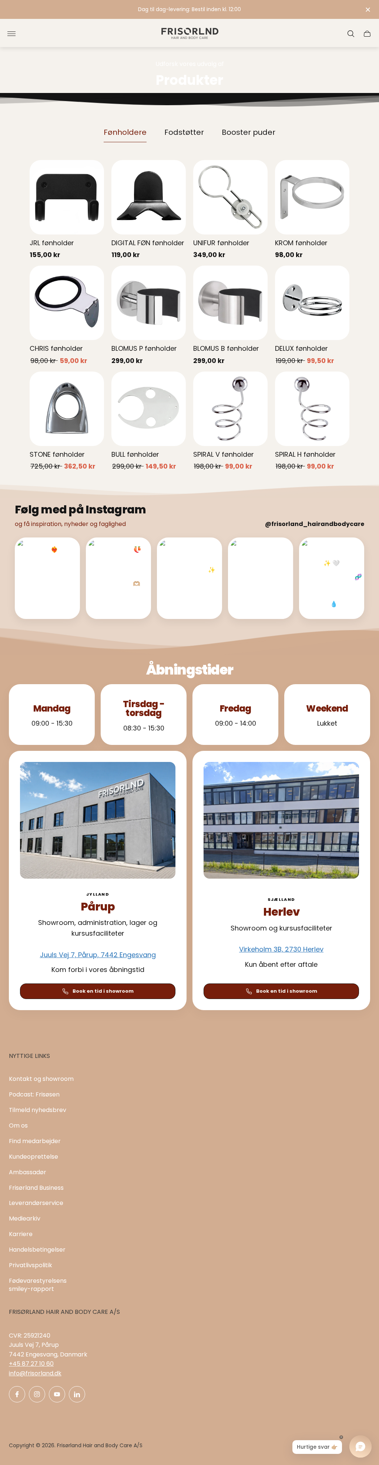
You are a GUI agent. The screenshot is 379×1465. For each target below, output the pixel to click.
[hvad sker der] (189, 9)
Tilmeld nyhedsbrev (37, 1110)
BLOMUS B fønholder (226, 348)
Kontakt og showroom (41, 1079)
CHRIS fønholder (56, 348)
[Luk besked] (368, 9)
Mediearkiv (24, 1218)
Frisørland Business (36, 1187)
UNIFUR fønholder (221, 242)
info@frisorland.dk (35, 1373)
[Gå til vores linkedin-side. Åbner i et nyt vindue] (77, 1394)
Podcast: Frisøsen (34, 1094)
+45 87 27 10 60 (31, 1363)
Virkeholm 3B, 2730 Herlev (281, 949)
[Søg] (351, 34)
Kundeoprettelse (33, 1156)
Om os (18, 1125)
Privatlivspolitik (30, 1265)
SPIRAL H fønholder (305, 454)
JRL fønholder (52, 242)
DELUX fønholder (301, 348)
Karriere (21, 1234)
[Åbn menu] (11, 34)
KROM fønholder (301, 242)
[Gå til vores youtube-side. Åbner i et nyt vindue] (57, 1394)
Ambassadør (27, 1172)
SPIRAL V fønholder (223, 454)
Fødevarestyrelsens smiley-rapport (38, 1284)
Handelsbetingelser (37, 1249)
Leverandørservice (36, 1203)
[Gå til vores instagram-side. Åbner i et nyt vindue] (37, 1394)
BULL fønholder (135, 454)
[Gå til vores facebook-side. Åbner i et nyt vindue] (17, 1394)
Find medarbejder (35, 1141)
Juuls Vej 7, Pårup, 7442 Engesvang (98, 954)
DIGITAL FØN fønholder (147, 242)
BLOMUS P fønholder (144, 348)
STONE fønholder (57, 454)
